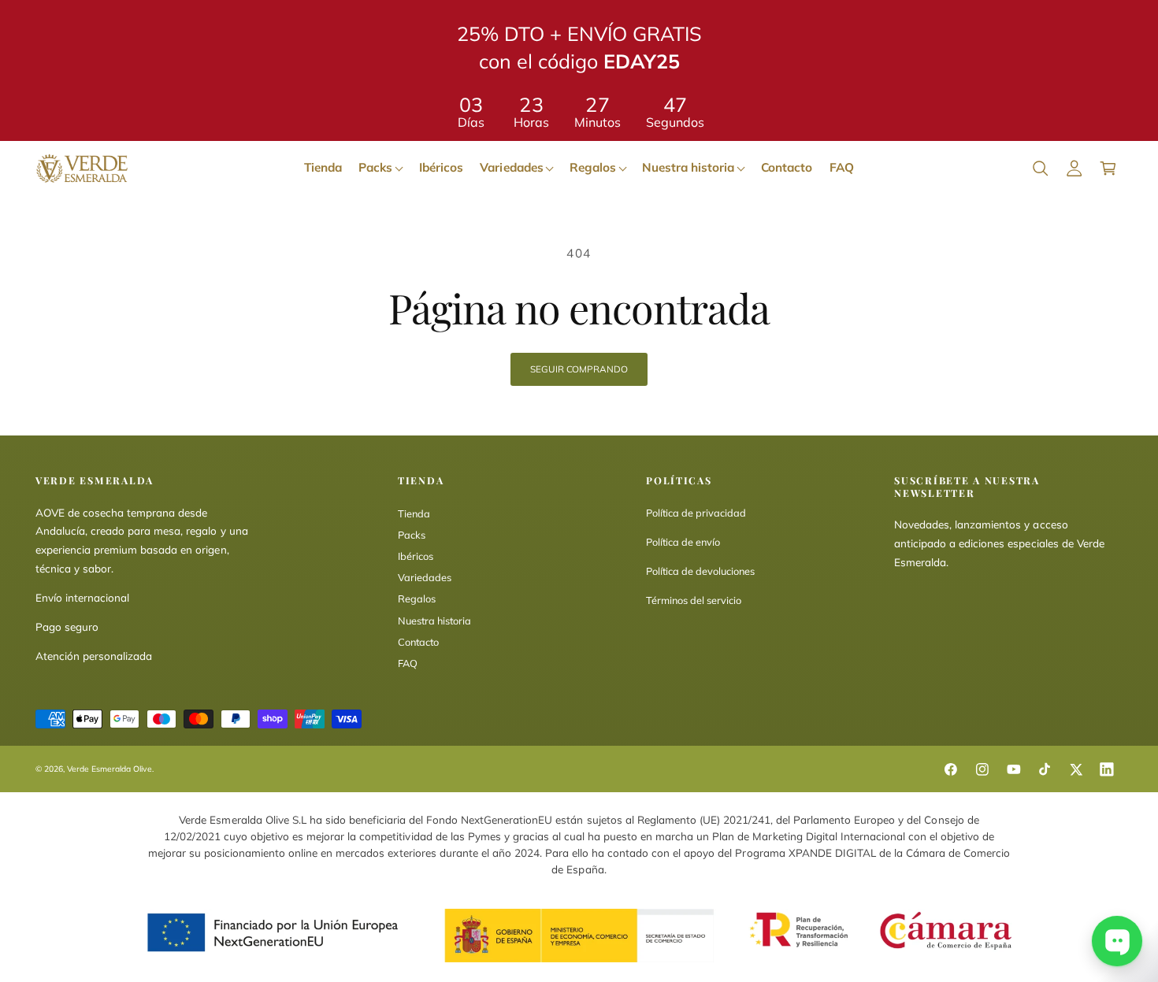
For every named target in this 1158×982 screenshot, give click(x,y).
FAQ (408, 663)
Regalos (417, 598)
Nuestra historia (434, 620)
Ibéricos (415, 556)
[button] (1040, 168)
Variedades (424, 577)
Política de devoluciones (700, 571)
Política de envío (683, 541)
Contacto (418, 642)
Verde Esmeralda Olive (109, 769)
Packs (411, 534)
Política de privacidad (696, 512)
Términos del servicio (693, 600)
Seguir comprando (578, 369)
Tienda (414, 513)
